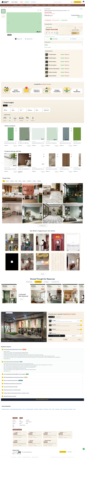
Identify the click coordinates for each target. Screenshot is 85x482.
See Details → (20, 437)
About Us (14, 420)
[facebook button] (18, 453)
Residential (70, 409)
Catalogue (46, 281)
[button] (5, 2)
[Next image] (45, 327)
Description (10, 105)
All (3, 181)
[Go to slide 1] (3, 11)
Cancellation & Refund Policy (26, 457)
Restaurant (57, 409)
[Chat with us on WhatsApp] (83, 449)
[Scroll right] (83, 297)
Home (2, 7)
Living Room (29, 181)
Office (53, 409)
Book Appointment (56, 335)
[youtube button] (17, 453)
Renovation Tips (55, 281)
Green (24, 409)
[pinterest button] (20, 453)
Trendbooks (38, 281)
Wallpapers (21, 421)
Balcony (7, 181)
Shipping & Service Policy (35, 457)
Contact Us (14, 421)
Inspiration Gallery (22, 425)
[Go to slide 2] (3, 16)
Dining (20, 181)
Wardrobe (39, 181)
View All (21, 299)
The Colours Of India (29, 409)
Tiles (20, 420)
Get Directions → (15, 437)
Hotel (61, 409)
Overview (5, 105)
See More (42, 273)
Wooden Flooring (28, 421)
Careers (14, 423)
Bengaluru (51, 316)
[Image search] (71, 2)
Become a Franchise (62, 451)
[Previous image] (2, 327)
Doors (50, 409)
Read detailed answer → (7, 358)
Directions (62, 54)
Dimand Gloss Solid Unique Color (16, 409)
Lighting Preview (29, 38)
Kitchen (24, 181)
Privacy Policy (19, 457)
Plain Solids (10, 7)
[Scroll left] (2, 297)
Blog (13, 425)
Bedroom (12, 181)
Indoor (74, 409)
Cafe (16, 181)
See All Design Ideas (42, 225)
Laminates (5, 7)
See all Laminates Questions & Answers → (42, 399)
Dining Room (46, 409)
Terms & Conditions (13, 457)
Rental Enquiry (70, 451)
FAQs (13, 426)
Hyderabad (58, 316)
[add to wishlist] (40, 10)
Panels (27, 423)
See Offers (75, 33)
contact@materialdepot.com (27, 452)
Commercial (65, 409)
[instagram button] (14, 453)
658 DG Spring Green (5, 409)
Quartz (20, 423)
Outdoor (34, 181)
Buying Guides (29, 281)
